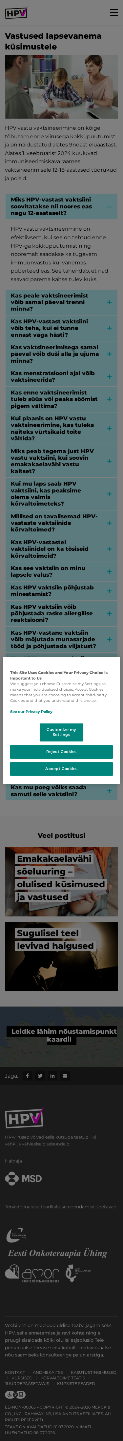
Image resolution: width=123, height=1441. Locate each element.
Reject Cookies (61, 751)
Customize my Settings (61, 732)
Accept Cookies (61, 768)
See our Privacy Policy (31, 711)
